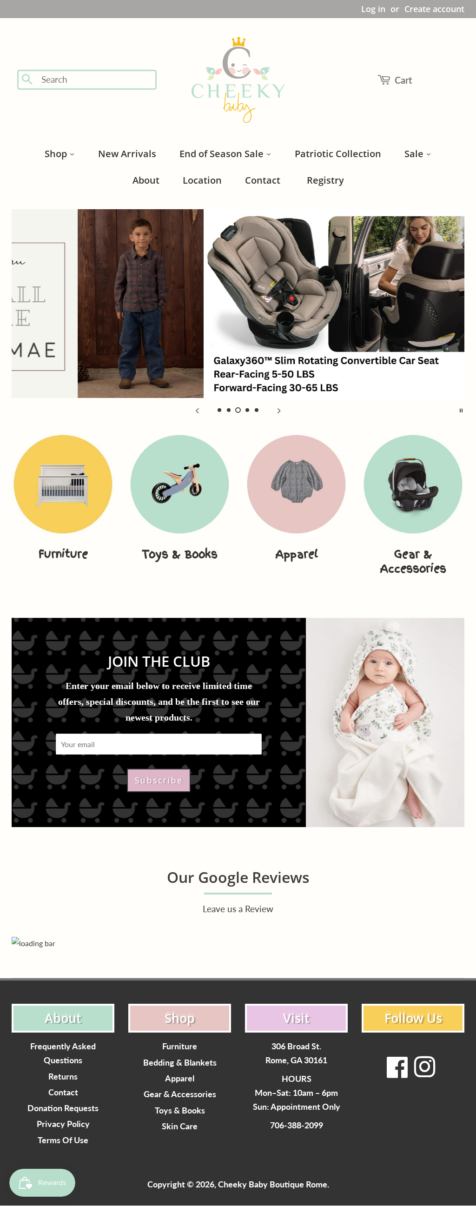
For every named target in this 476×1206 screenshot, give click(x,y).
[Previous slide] (197, 409)
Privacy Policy (63, 1124)
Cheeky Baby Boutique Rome (272, 1184)
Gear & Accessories (180, 1094)
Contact (63, 1092)
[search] (96, 79)
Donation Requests (63, 1108)
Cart (403, 80)
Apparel (179, 1078)
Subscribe (158, 780)
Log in (373, 8)
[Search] (28, 80)
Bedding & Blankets (180, 1062)
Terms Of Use (63, 1140)
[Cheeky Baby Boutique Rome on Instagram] (424, 1073)
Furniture (179, 1046)
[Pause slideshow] (461, 409)
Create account (434, 8)
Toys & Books (180, 1110)
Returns (63, 1076)
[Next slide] (279, 409)
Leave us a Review (238, 908)
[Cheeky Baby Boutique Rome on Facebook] (397, 1073)
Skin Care (180, 1126)
